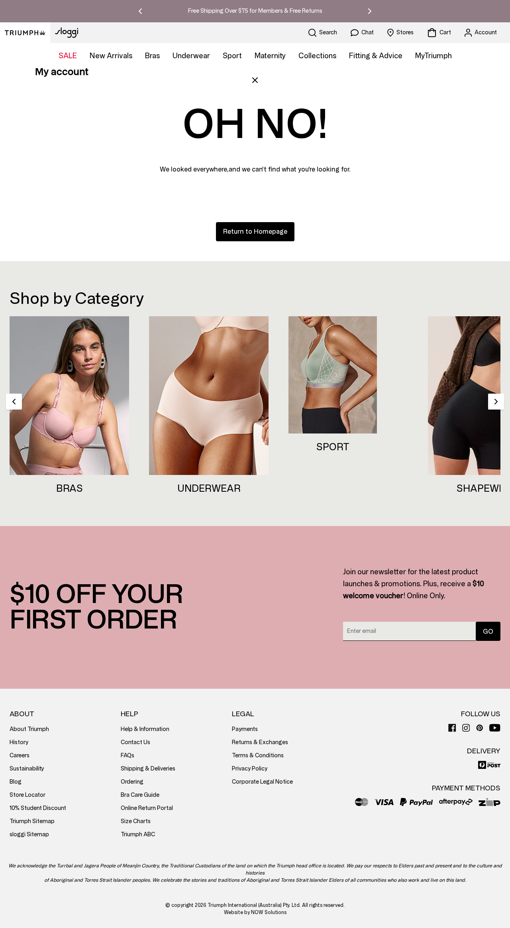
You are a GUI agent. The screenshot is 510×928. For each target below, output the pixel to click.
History (19, 742)
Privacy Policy (249, 769)
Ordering (132, 782)
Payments (245, 729)
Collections (317, 56)
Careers (19, 756)
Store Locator (27, 795)
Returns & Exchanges (260, 742)
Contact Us (135, 742)
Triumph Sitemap (32, 821)
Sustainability (27, 769)
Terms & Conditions (258, 756)
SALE (68, 56)
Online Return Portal (147, 808)
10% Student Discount (38, 808)
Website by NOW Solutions (255, 912)
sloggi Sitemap (29, 834)
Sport (232, 56)
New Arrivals (111, 56)
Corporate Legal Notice (262, 782)
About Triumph (29, 729)
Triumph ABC (138, 834)
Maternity (270, 56)
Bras (152, 56)
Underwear (191, 56)
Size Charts (136, 821)
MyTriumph (433, 56)
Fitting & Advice (375, 56)
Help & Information (145, 729)
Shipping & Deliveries (148, 769)
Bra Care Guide (140, 795)
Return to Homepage (255, 231)
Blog (16, 782)
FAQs (127, 756)
